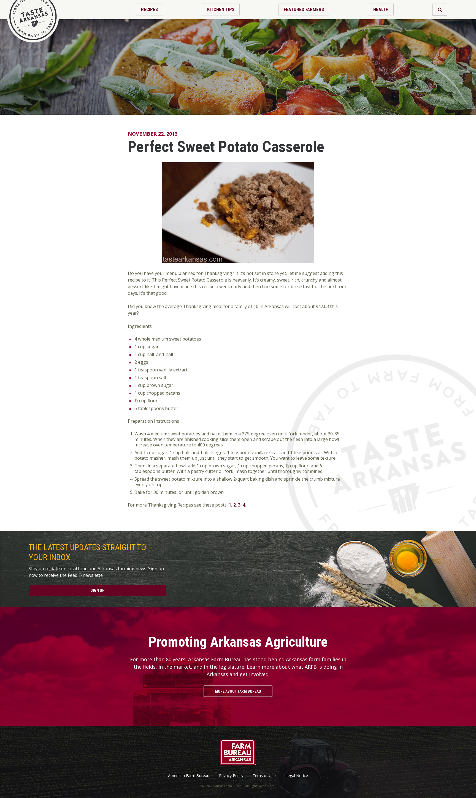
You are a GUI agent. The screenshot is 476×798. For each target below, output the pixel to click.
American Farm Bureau (188, 775)
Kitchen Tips (220, 9)
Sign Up (97, 590)
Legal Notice (296, 775)
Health (380, 9)
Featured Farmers (304, 9)
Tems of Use (264, 775)
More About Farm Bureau (238, 691)
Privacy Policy (231, 775)
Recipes (149, 9)
